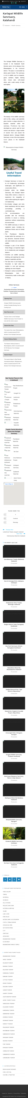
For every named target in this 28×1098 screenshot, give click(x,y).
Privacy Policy (17, 1093)
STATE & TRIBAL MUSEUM (9, 922)
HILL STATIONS (6, 902)
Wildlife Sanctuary (15, 25)
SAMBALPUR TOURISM (8, 1051)
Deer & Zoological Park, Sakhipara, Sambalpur (14, 582)
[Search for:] (26, 7)
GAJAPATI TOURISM (7, 993)
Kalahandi (7, 25)
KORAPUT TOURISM (8, 1024)
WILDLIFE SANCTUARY (8, 905)
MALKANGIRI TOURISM (8, 1027)
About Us (10, 1093)
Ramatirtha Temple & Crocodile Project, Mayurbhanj (14, 712)
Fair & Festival (7, 1072)
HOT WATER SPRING (8, 928)
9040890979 (23, 1)
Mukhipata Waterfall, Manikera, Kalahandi (14, 798)
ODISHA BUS (6, 936)
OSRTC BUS (5, 933)
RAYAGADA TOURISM (8, 1047)
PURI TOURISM (6, 1044)
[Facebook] (10, 879)
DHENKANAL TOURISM (8, 973)
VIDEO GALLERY (7, 891)
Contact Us (4, 1093)
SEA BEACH (5, 900)
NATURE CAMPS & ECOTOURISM (11, 919)
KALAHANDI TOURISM (8, 1007)
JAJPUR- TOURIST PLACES (9, 1000)
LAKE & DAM (6, 914)
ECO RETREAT (6, 941)
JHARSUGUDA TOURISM (8, 1003)
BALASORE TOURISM (8, 969)
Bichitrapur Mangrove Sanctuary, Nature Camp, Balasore (14, 777)
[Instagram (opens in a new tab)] (14, 3)
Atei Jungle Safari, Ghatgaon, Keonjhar (14, 733)
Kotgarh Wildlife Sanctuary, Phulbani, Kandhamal (14, 755)
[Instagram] (14, 879)
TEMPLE (5, 894)
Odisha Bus (23, 1093)
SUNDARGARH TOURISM (9, 1057)
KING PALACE (6, 916)
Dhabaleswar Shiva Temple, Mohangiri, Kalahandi (14, 603)
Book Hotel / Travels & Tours (10, 1)
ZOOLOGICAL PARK (7, 925)
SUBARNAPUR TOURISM (9, 1054)
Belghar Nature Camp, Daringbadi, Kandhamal (14, 625)
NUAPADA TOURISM (7, 1040)
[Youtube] (19, 879)
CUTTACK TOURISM (8, 980)
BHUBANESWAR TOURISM (9, 939)
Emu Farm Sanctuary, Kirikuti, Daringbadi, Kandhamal (14, 647)
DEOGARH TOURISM (8, 986)
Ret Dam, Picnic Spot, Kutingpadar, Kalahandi (14, 864)
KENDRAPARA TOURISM (8, 1013)
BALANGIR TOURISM (8, 963)
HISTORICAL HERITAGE (8, 908)
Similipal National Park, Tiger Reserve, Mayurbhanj (14, 690)
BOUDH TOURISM (7, 983)
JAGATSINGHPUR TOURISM (9, 996)
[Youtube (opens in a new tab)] (16, 3)
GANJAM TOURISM (7, 990)
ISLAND (5, 911)
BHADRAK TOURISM (8, 966)
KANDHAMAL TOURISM (8, 1010)
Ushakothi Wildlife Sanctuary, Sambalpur (14, 842)
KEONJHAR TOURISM (8, 1020)
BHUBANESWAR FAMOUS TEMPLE (11, 944)
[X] (5, 879)
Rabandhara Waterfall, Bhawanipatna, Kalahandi (14, 668)
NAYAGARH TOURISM (8, 1037)
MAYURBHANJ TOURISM (8, 1030)
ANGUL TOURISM (7, 959)
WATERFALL (6, 897)
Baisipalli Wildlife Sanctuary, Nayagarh (14, 820)
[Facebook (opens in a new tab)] (12, 3)
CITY (4, 930)
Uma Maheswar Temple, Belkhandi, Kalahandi (14, 560)
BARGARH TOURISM (7, 976)
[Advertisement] (14, 43)
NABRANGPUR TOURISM (9, 1034)
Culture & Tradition (9, 1075)
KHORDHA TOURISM (8, 1017)
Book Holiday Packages (9, 1069)
